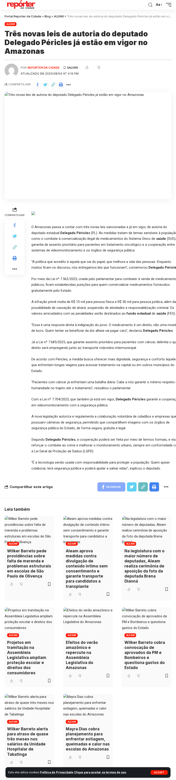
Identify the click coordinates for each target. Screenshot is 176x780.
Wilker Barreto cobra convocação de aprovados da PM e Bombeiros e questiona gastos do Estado (144, 655)
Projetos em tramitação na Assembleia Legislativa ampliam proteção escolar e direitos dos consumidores (26, 657)
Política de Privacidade (56, 772)
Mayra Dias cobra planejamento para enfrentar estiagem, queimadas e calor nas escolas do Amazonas (88, 739)
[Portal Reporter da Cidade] (21, 5)
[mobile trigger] (167, 5)
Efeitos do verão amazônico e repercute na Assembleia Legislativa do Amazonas (82, 655)
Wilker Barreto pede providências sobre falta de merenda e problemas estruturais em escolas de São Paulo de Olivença (29, 563)
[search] (150, 4)
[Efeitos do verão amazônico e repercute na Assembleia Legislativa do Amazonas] (88, 622)
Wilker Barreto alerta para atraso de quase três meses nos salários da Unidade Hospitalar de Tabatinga (27, 741)
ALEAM (10, 24)
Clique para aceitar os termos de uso (100, 772)
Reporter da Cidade (44, 67)
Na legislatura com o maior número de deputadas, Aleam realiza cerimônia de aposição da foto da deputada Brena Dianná (144, 566)
